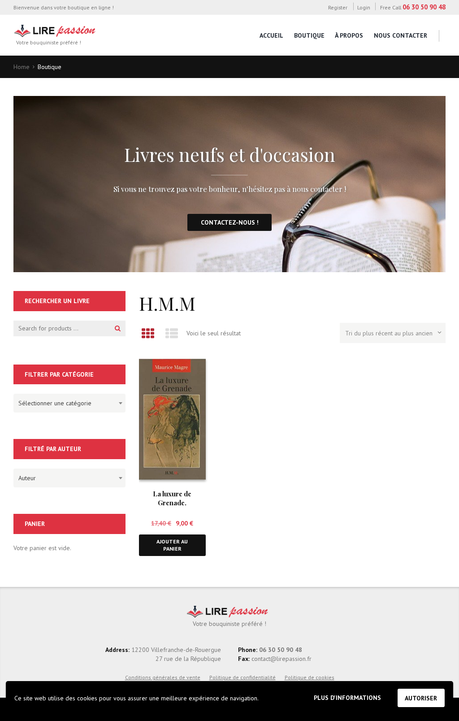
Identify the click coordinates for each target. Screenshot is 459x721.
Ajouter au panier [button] (172, 545)
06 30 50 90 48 (424, 7)
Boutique (309, 35)
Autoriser (421, 698)
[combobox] (69, 403)
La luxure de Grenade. (172, 498)
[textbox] (67, 401)
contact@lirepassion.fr (281, 659)
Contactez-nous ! (230, 222)
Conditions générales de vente (162, 677)
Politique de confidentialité (242, 677)
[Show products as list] (171, 333)
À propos (349, 35)
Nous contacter (400, 35)
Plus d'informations (347, 698)
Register (337, 7)
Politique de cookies (309, 677)
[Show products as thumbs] (147, 333)
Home (21, 67)
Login (363, 7)
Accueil (271, 35)
